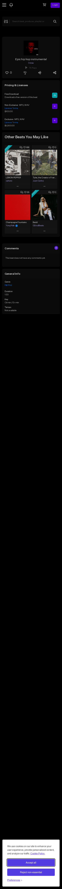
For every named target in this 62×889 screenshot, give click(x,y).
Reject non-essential (31, 872)
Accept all (31, 862)
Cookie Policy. (37, 853)
